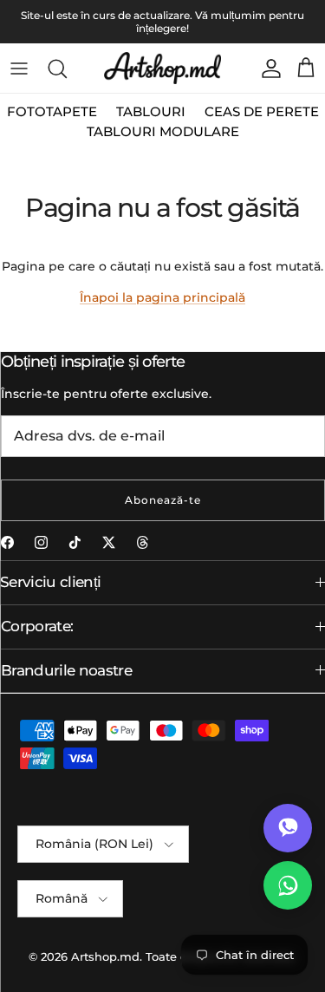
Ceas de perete (262, 111)
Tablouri (150, 111)
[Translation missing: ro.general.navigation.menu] (19, 68)
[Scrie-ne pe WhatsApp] (287, 885)
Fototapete (52, 111)
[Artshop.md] (162, 67)
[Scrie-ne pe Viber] (287, 828)
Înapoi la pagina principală (162, 297)
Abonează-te (163, 499)
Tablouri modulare (163, 131)
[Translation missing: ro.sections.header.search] (57, 68)
